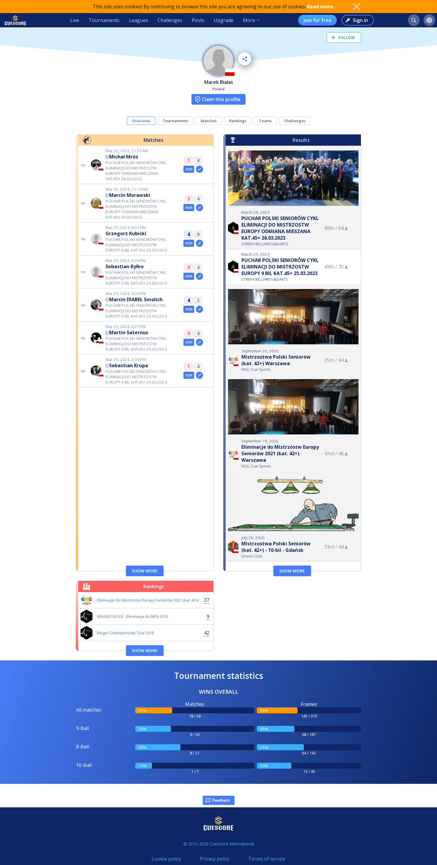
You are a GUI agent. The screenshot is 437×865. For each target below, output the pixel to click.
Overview (141, 120)
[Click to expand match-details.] (199, 169)
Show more (145, 571)
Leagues (138, 20)
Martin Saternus (128, 332)
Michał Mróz (123, 156)
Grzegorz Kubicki (126, 233)
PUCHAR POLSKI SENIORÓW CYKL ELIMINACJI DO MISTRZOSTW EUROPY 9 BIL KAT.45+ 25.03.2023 (280, 267)
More (249, 20)
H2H (189, 169)
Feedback (221, 800)
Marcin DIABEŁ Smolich (136, 299)
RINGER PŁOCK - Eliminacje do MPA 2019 (132, 616)
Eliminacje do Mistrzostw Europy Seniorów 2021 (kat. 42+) (148, 600)
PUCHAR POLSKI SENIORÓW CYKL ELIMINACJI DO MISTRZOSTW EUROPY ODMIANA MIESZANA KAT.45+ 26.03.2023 (280, 228)
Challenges (170, 20)
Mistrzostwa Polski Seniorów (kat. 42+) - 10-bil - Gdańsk (276, 546)
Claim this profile (221, 99)
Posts (198, 20)
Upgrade (223, 20)
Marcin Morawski (129, 195)
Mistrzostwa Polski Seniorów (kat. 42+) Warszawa (276, 360)
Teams (265, 120)
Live (74, 20)
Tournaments (104, 20)
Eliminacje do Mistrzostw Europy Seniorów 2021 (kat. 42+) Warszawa (280, 453)
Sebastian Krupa (128, 365)
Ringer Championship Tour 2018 (125, 632)
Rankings (237, 120)
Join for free (317, 20)
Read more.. (321, 6)
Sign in (360, 20)
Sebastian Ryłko (125, 266)
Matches (209, 120)
